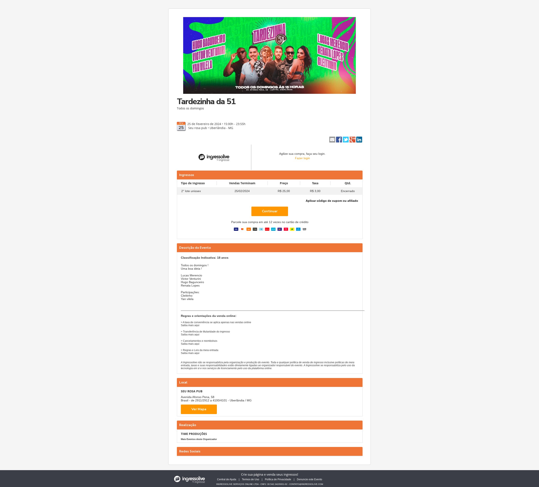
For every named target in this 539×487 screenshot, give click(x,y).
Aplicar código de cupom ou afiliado (332, 200)
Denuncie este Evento (309, 479)
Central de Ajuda (226, 479)
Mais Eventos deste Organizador (199, 439)
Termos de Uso (250, 479)
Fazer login (302, 158)
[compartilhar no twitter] (346, 139)
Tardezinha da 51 (206, 101)
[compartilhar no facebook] (339, 139)
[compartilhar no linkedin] (359, 139)
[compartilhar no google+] (352, 139)
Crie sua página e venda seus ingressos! (269, 474)
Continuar (270, 211)
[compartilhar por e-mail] (332, 139)
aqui (196, 325)
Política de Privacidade (278, 479)
